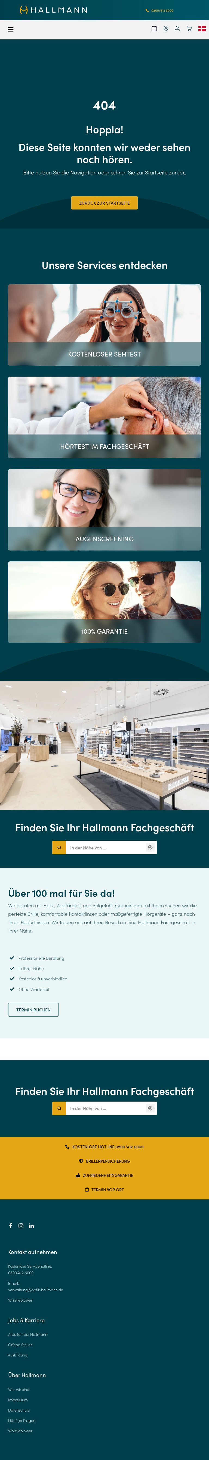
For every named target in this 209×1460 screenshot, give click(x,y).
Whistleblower (20, 1300)
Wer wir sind (18, 1389)
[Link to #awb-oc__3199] (25, 29)
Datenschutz (19, 1410)
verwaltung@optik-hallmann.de (35, 1289)
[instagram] (21, 1225)
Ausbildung (17, 1355)
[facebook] (10, 1225)
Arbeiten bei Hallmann (27, 1334)
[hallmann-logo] (53, 8)
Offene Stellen (20, 1344)
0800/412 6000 (20, 1272)
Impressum (18, 1399)
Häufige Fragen (21, 1420)
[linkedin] (31, 1225)
